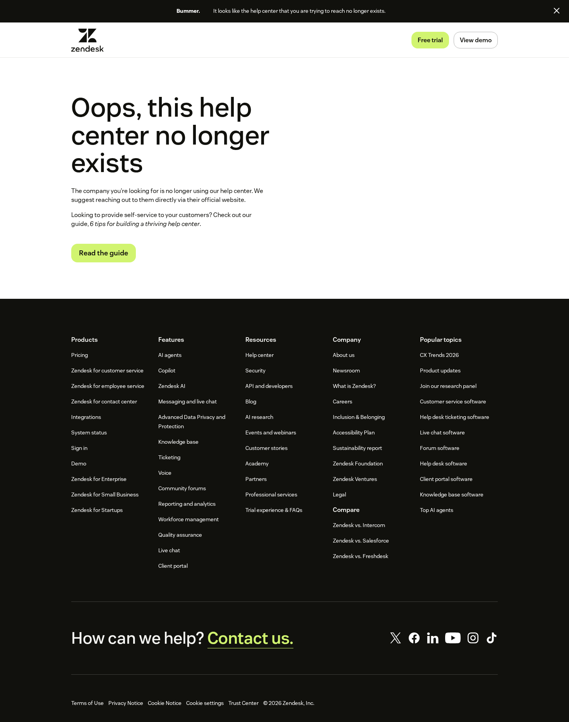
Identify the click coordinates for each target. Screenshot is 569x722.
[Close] (556, 10)
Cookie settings (205, 703)
